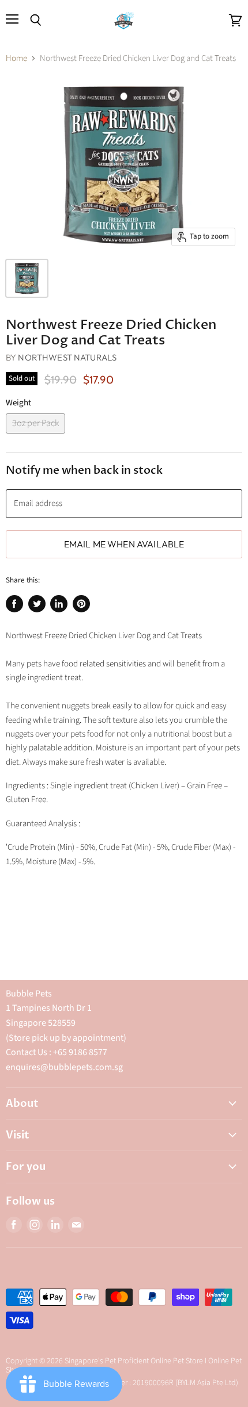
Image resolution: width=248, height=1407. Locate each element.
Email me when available (124, 544)
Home (16, 58)
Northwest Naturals (67, 357)
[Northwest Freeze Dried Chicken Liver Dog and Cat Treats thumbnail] (26, 278)
